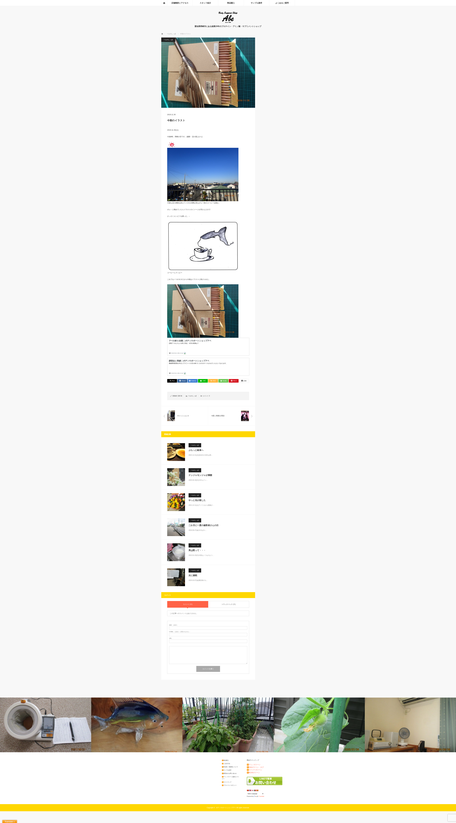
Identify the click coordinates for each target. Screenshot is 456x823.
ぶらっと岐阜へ (196, 450)
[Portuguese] (255, 790)
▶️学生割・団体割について (230, 767)
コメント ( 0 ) (187, 604)
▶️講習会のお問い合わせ (229, 773)
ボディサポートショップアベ (226, 808)
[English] (250, 790)
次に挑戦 (193, 575)
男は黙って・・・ (197, 550)
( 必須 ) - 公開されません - (179, 631)
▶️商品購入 (225, 760)
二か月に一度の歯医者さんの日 (203, 525)
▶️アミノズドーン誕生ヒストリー (230, 778)
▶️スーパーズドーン (254, 770)
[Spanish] (257, 790)
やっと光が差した (197, 500)
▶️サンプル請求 (226, 770)
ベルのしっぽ (168, 40)
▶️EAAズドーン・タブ (255, 767)
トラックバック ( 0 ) (229, 604)
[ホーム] (164, 3)
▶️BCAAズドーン (253, 772)
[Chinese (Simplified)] (248, 790)
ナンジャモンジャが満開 (200, 475)
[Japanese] (253, 790)
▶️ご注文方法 (226, 763)
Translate (261, 796)
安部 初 (180, 396)
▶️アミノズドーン (253, 765)
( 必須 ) (173, 625)
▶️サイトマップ (226, 782)
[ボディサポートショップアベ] (228, 23)
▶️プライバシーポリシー (229, 785)
